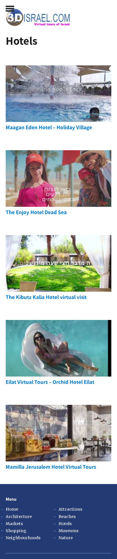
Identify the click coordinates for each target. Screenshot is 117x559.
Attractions (70, 509)
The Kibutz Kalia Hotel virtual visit (46, 297)
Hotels (65, 523)
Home (12, 509)
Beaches (67, 516)
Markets (14, 523)
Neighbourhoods (19, 537)
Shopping (16, 530)
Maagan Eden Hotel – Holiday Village (49, 127)
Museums (68, 530)
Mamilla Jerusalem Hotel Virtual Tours (51, 467)
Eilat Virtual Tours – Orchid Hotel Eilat (50, 382)
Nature (65, 537)
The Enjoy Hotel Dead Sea (36, 212)
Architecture (19, 516)
